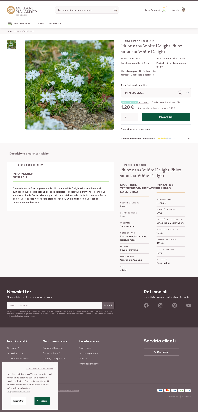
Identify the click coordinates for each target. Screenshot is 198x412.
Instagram (160, 305)
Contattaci (163, 352)
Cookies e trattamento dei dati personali (63, 391)
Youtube (188, 305)
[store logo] (22, 11)
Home (9, 31)
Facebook (146, 305)
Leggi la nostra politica (18, 391)
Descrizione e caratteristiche (29, 153)
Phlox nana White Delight (24, 31)
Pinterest (174, 305)
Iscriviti (108, 305)
